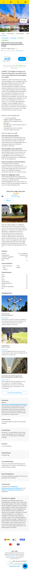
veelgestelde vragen (14, 555)
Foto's (3, 33)
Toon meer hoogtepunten (14, 392)
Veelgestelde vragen (14, 566)
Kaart (9, 200)
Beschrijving (10, 33)
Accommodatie (20, 33)
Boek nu (22, 59)
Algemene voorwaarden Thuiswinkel (11, 490)
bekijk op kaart (19, 50)
